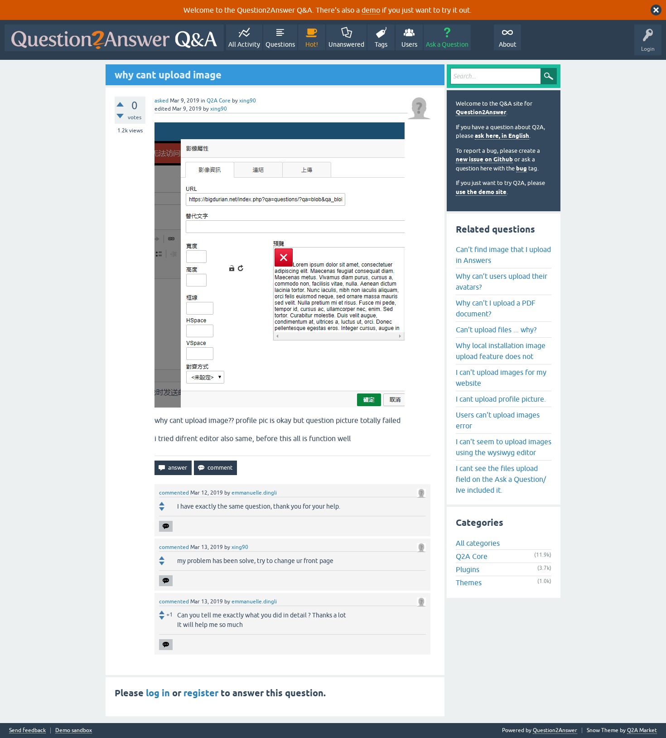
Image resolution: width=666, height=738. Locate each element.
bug (521, 168)
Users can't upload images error (498, 420)
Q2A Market (642, 730)
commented (174, 493)
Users (409, 44)
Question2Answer (481, 112)
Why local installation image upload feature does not (500, 350)
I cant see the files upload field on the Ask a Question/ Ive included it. (501, 479)
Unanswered (346, 44)
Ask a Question (447, 44)
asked (161, 100)
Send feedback (27, 730)
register (200, 693)
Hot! (311, 44)
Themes (469, 582)
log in (158, 693)
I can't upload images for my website (501, 377)
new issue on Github (484, 159)
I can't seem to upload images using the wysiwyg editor (503, 446)
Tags (381, 44)
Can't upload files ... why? (496, 329)
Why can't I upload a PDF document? (496, 308)
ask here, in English (502, 135)
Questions (280, 44)
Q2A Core (219, 100)
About (507, 44)
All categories (478, 543)
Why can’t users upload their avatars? (501, 281)
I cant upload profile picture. (501, 399)
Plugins (467, 569)
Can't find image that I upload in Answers (503, 254)
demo (371, 10)
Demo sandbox (73, 730)
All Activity (244, 44)
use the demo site (481, 192)
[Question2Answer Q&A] (114, 37)
